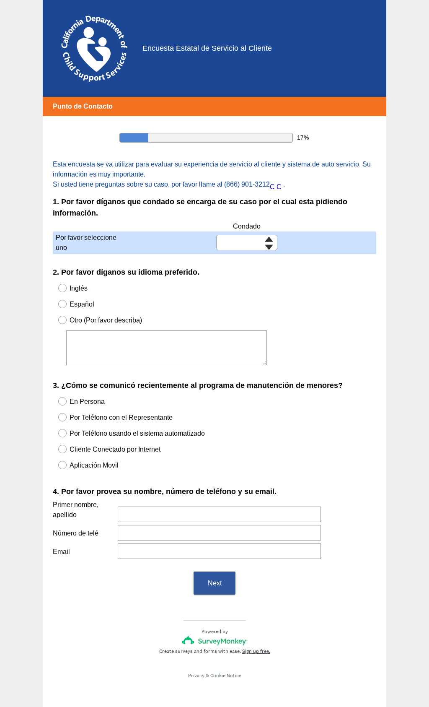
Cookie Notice (225, 675)
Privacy (196, 675)
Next (215, 583)
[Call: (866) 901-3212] (273, 184)
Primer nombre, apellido (75, 509)
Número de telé (75, 533)
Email (61, 551)
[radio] (57, 288)
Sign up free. (256, 651)
